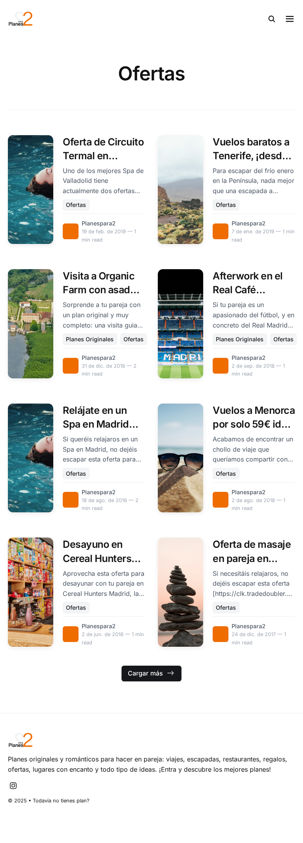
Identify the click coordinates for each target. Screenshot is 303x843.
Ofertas (76, 204)
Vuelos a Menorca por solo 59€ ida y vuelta (254, 424)
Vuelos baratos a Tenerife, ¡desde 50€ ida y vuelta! (251, 155)
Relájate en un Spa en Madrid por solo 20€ (96, 424)
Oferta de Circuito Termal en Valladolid (103, 155)
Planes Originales (90, 339)
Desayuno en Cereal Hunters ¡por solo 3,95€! (99, 558)
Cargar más (145, 673)
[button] (272, 19)
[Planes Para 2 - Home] (80, 19)
